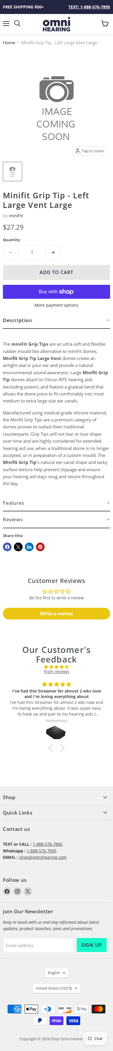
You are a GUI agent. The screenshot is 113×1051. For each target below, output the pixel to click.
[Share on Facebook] (7, 547)
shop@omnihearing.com (43, 857)
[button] (56, 320)
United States (54, 988)
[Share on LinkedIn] (29, 547)
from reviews (56, 671)
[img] (56, 667)
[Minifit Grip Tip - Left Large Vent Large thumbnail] (12, 171)
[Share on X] (18, 547)
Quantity (11, 240)
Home (9, 42)
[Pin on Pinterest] (40, 547)
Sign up (91, 945)
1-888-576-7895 (48, 844)
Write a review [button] (56, 613)
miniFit (16, 215)
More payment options (56, 305)
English (54, 972)
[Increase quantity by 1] (53, 252)
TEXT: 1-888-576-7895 (89, 7)
